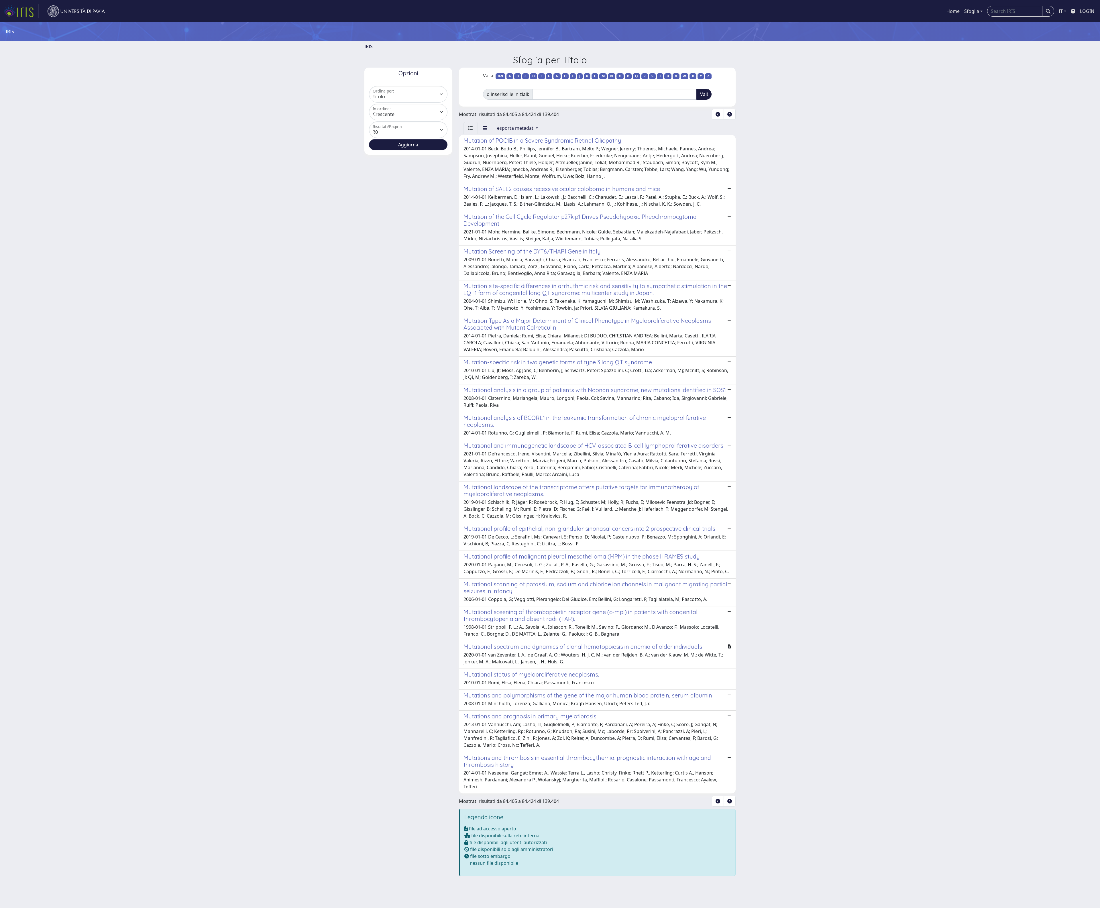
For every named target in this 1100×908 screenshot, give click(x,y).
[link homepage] (20, 11)
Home (953, 11)
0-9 (500, 76)
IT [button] (1061, 11)
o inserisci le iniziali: (508, 94)
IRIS (368, 46)
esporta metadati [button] (516, 128)
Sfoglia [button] (971, 11)
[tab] (470, 128)
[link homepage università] (76, 11)
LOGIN (1087, 11)
